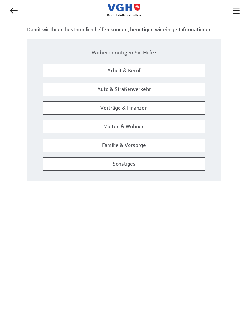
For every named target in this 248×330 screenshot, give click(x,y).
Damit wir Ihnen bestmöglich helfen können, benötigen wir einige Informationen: (120, 29)
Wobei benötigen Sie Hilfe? (124, 52)
